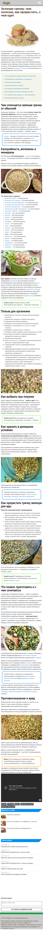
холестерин (25, 325)
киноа (34, 494)
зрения (36, 283)
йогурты (29, 663)
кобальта (8, 247)
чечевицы (14, 496)
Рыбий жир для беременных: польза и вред (15, 852)
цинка (7, 230)
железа (7, 228)
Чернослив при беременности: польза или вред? (17, 863)
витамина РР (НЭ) (11, 211)
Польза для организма (13, 82)
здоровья (34, 140)
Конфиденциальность (21, 918)
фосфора (8, 221)
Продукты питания (27, 804)
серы (6, 226)
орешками (25, 665)
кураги (27, 676)
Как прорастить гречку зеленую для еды (19, 92)
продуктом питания (21, 68)
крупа (32, 138)
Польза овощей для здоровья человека (14, 874)
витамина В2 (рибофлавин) (14, 202)
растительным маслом (29, 655)
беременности (29, 295)
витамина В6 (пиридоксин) (14, 204)
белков (28, 156)
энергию (14, 281)
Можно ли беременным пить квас (12, 869)
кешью (31, 678)
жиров (3, 158)
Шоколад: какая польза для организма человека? (17, 858)
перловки (7, 496)
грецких (25, 678)
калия (7, 219)
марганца (8, 236)
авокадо (34, 691)
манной (21, 496)
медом (38, 657)
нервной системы (32, 289)
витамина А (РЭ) (10, 198)
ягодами (4, 618)
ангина (37, 359)
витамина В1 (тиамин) (12, 200)
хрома (7, 238)
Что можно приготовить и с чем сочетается (20, 95)
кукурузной (30, 496)
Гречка (6, 136)
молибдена (9, 243)
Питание (10, 804)
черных (6, 680)
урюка (32, 676)
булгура (28, 494)
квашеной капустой (23, 691)
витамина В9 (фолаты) (12, 207)
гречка (23, 55)
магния (7, 215)
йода (6, 232)
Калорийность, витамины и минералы (18, 79)
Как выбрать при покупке (14, 85)
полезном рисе (13, 580)
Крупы (17, 804)
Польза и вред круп (8, 806)
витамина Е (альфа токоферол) (15, 209)
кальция (8, 213)
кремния (8, 245)
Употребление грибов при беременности (14, 846)
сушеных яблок (9, 678)
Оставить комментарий (21, 909)
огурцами (4, 691)
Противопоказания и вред (14, 98)
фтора (7, 240)
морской (11, 691)
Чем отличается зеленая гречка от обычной (20, 76)
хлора (7, 224)
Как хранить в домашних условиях (17, 88)
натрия (7, 217)
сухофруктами (13, 618)
